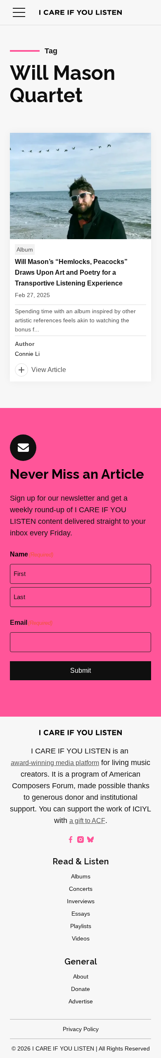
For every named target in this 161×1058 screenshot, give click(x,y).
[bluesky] (90, 839)
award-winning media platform (55, 762)
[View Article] (80, 257)
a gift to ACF (87, 820)
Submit (80, 670)
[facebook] (70, 839)
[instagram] (80, 839)
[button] (19, 12)
